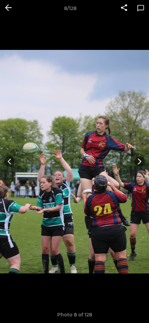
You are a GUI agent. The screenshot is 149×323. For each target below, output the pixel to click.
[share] (124, 8)
